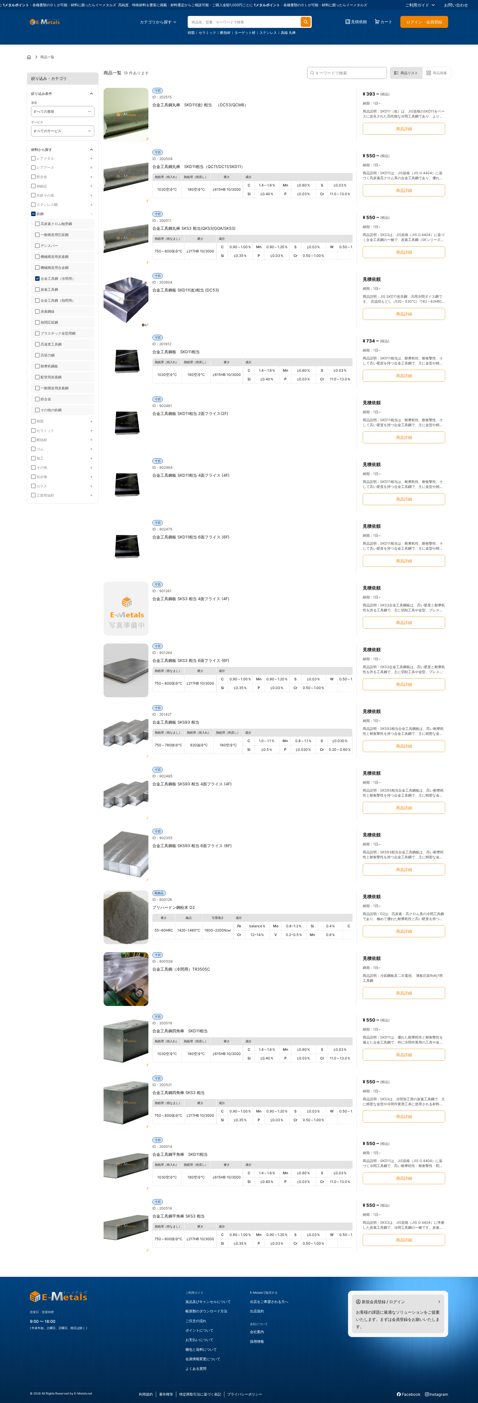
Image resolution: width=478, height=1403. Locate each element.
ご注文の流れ (195, 1321)
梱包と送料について (201, 1349)
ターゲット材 (245, 32)
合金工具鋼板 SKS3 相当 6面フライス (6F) (190, 660)
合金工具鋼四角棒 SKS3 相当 (178, 1092)
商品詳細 (404, 128)
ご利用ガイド (417, 4)
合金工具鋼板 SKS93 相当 (175, 722)
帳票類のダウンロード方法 (206, 1311)
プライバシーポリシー (244, 1394)
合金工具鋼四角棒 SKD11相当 (180, 1030)
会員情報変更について (202, 1359)
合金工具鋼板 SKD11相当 (176, 351)
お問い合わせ (456, 4)
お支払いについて (199, 1340)
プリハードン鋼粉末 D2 (173, 907)
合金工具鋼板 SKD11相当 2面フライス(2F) (190, 413)
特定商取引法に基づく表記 (200, 1394)
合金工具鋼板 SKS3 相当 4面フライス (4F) (190, 598)
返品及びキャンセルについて (208, 1301)
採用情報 (257, 1341)
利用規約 (146, 1394)
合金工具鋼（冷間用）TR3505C (181, 969)
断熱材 (225, 32)
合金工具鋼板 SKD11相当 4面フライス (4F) (191, 475)
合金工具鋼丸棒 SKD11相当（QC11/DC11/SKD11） (198, 166)
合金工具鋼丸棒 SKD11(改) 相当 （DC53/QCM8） (200, 104)
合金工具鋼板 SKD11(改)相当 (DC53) (185, 290)
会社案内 (257, 1332)
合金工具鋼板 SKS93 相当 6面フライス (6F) (192, 845)
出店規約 (257, 1311)
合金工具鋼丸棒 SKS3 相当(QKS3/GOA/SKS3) (194, 228)
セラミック (207, 32)
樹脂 (191, 32)
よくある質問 (195, 1368)
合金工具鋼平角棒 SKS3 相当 (178, 1216)
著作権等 (166, 1394)
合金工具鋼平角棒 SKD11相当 (180, 1154)
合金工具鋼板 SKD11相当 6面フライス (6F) (191, 536)
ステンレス (268, 32)
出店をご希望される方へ (269, 1301)
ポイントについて (199, 1330)
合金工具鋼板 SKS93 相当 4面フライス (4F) (192, 783)
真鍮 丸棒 (288, 32)
